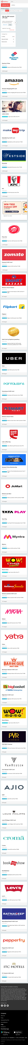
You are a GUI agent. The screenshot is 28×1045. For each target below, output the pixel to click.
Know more (12, 29)
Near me (3, 10)
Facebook (2, 1006)
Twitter (5, 1006)
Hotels (13, 5)
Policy (2, 1017)
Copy (10, 24)
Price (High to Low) (18, 10)
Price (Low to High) (5, 12)
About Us (3, 1015)
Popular (7, 10)
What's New (12, 10)
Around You (5, 5)
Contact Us (3, 1026)
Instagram (8, 1006)
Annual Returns (4, 1022)
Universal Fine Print (5, 1020)
